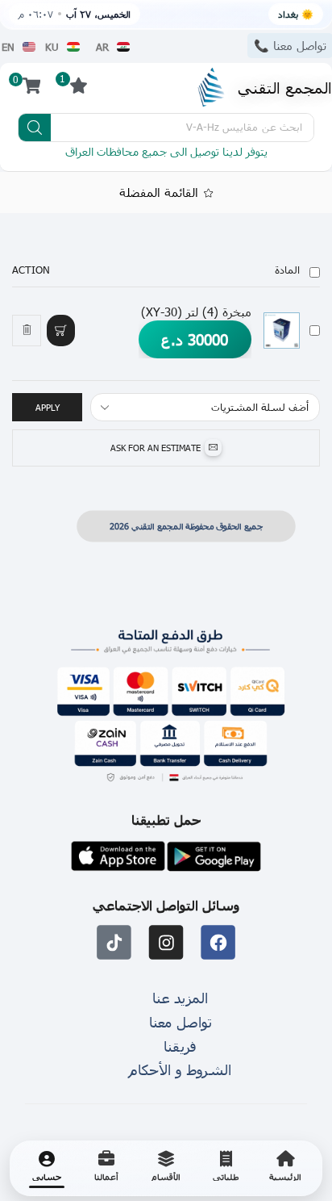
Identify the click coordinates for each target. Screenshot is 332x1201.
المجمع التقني (285, 87)
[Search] (35, 127)
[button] (60, 330)
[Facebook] (218, 943)
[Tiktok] (114, 943)
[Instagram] (166, 943)
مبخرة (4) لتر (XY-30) (196, 311)
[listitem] (285, 1168)
